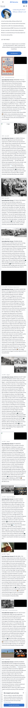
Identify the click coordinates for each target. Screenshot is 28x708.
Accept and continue (14, 705)
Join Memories (14, 53)
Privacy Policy (7, 702)
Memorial (2, 6)
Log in (24, 2)
